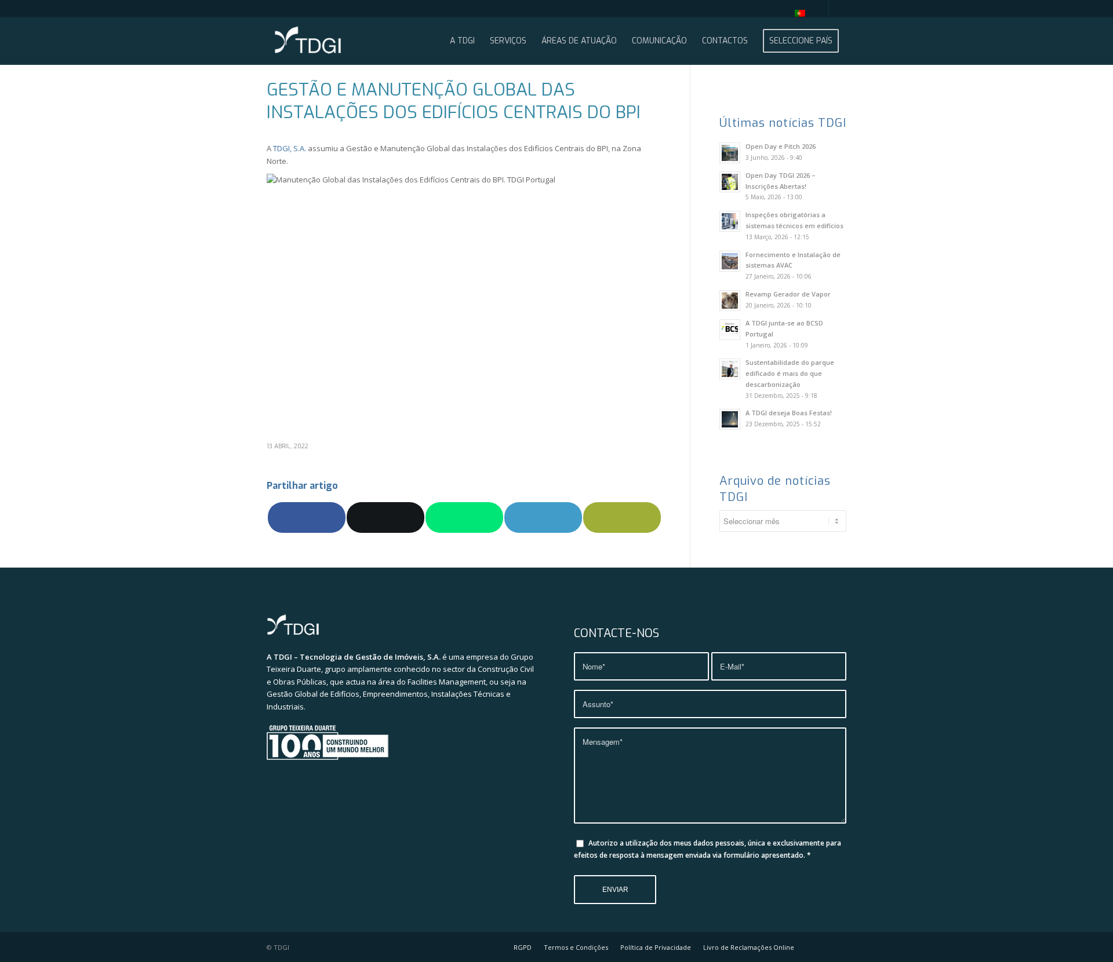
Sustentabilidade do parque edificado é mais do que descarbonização (789, 373)
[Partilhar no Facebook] (306, 517)
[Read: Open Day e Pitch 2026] (729, 152)
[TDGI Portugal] (308, 41)
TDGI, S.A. (289, 148)
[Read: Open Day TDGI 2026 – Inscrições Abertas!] (729, 181)
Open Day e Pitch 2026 (780, 146)
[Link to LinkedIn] (837, 8)
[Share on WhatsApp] (464, 517)
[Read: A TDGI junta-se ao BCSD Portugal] (729, 329)
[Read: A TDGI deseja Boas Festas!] (729, 419)
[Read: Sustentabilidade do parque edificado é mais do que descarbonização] (729, 369)
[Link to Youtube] (820, 8)
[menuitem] (797, 13)
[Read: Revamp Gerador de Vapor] (729, 300)
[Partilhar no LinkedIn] (543, 517)
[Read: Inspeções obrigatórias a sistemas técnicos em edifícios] (729, 221)
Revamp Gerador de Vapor (788, 294)
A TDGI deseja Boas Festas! (788, 412)
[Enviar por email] (622, 517)
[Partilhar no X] (385, 517)
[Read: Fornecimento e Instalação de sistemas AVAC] (729, 261)
